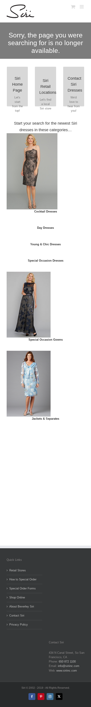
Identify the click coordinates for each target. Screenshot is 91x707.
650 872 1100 (67, 661)
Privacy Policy (18, 624)
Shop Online (17, 597)
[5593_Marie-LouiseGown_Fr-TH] (29, 273)
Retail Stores (17, 570)
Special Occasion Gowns (45, 339)
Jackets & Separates (45, 418)
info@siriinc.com (68, 666)
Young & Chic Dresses (45, 244)
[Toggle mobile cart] (73, 6)
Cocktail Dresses (45, 211)
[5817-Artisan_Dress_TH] (32, 134)
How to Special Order (22, 579)
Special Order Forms (22, 588)
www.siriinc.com (66, 670)
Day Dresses (45, 227)
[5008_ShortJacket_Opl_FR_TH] (29, 352)
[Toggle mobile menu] (82, 6)
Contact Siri (16, 615)
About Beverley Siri (21, 606)
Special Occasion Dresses (45, 260)
